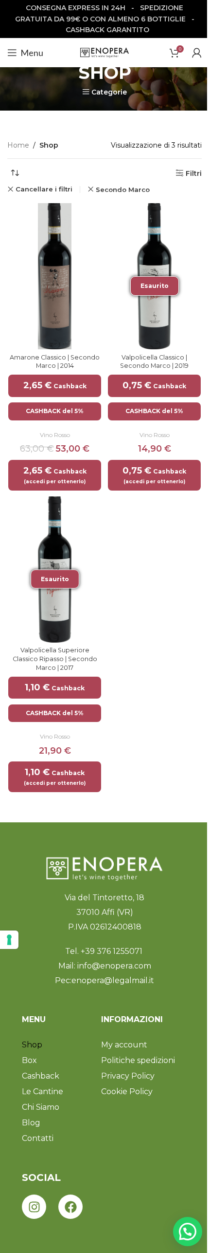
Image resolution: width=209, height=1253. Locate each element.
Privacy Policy (128, 1076)
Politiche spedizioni (138, 1060)
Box (29, 1060)
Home (18, 145)
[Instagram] (34, 1207)
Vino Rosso (55, 434)
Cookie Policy (127, 1091)
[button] (187, 1231)
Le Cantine (42, 1091)
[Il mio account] (197, 52)
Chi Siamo (40, 1107)
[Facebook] (70, 1207)
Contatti (37, 1138)
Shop (32, 1044)
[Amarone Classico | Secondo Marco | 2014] (54, 276)
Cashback (40, 1076)
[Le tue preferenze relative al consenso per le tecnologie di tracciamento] (9, 939)
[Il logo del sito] (104, 52)
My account (124, 1044)
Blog (31, 1122)
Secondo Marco (123, 189)
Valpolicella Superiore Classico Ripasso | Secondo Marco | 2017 (55, 658)
